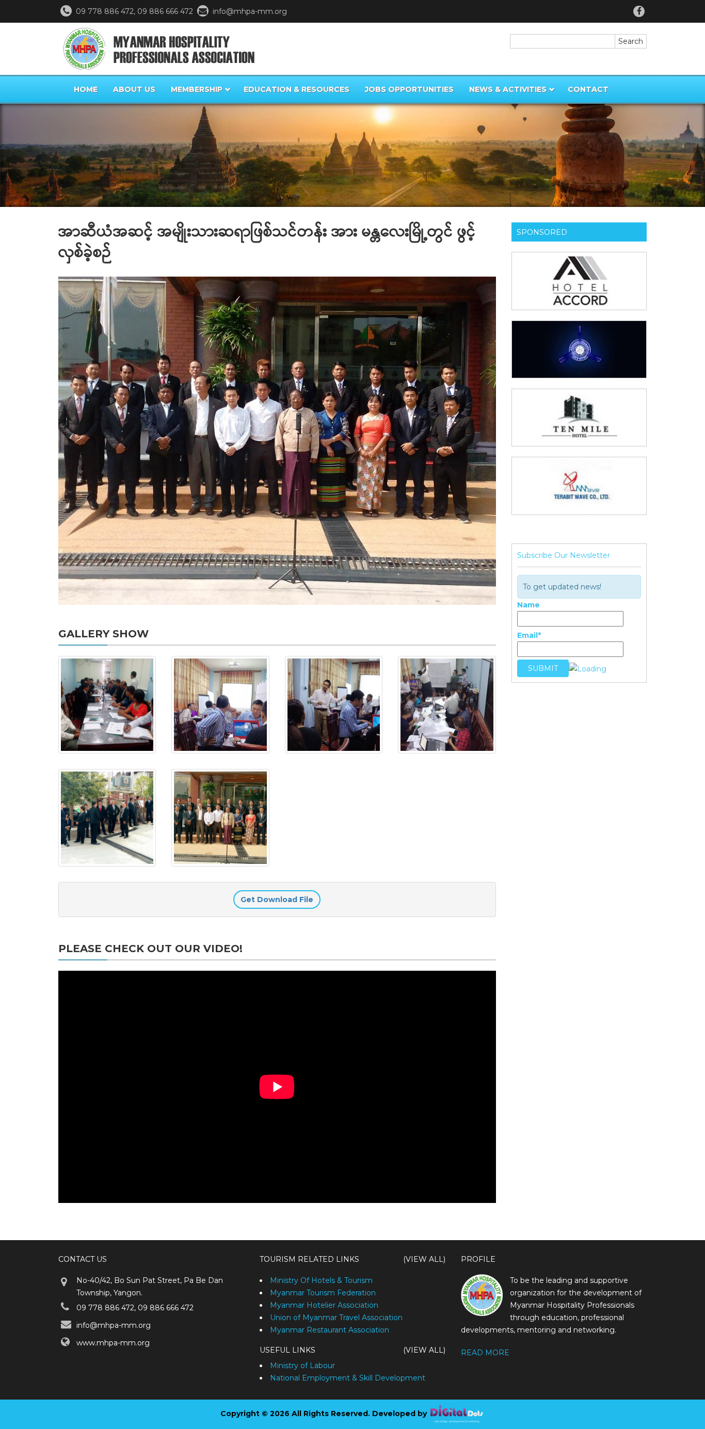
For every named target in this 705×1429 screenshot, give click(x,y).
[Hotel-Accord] (579, 281)
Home (86, 89)
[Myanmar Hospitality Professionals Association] (156, 49)
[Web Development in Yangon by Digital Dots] (457, 1413)
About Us (134, 89)
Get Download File (277, 899)
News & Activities (508, 89)
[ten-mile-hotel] (579, 417)
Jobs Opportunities (409, 89)
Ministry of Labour (302, 1365)
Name (528, 604)
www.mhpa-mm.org (113, 1342)
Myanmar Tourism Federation (323, 1292)
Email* (529, 635)
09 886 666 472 (166, 11)
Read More (485, 1352)
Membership (196, 89)
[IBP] (579, 349)
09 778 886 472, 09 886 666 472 (135, 1307)
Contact (588, 89)
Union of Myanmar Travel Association (336, 1317)
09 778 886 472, (106, 11)
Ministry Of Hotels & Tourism (321, 1280)
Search (630, 41)
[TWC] (579, 486)
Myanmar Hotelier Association (324, 1305)
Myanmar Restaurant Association (329, 1330)
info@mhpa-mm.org (250, 11)
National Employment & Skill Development (347, 1378)
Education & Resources (296, 89)
